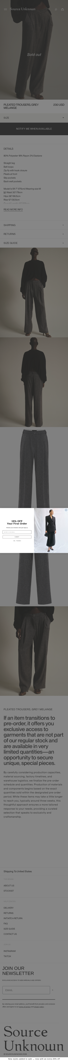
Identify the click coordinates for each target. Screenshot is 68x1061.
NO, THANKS (17, 540)
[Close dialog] (66, 510)
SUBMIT (17, 536)
